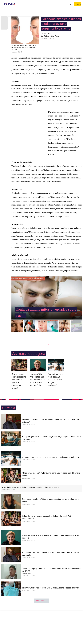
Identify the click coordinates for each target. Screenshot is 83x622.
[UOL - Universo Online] (16, 4)
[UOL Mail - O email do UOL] (68, 4)
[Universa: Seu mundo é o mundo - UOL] (9, 4)
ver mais (40, 600)
